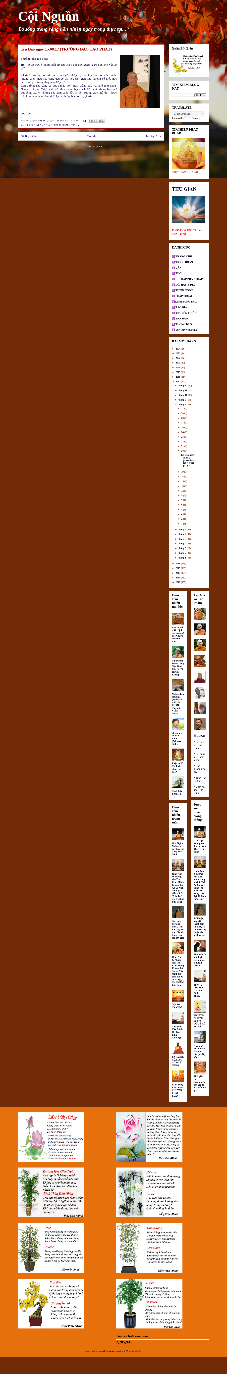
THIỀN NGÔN (184, 290)
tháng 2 (182, 553)
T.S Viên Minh (64, 125)
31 (182, 408)
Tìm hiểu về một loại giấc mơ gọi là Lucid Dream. (200, 960)
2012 (178, 582)
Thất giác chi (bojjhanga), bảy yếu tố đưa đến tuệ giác (200, 1083)
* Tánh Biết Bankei (200, 779)
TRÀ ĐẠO (75, 125)
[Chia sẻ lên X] (96, 121)
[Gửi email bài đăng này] (90, 121)
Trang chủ (92, 136)
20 (182, 451)
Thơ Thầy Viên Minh (186, 330)
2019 (178, 372)
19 (182, 472)
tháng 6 (182, 534)
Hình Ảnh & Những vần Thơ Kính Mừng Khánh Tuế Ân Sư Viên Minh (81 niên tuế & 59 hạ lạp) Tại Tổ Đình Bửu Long (178, 888)
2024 (178, 349)
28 (182, 418)
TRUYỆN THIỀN (185, 312)
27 (182, 422)
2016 (178, 563)
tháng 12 (183, 385)
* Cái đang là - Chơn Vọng (199, 757)
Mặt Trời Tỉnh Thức (177, 1006)
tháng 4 (182, 543)
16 (182, 476)
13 (182, 486)
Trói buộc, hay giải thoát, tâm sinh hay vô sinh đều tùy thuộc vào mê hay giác (178, 929)
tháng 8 (182, 404)
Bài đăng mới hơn (29, 136)
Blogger (138, 1351)
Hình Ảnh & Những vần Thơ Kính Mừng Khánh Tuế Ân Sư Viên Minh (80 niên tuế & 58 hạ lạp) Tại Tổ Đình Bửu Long (178, 971)
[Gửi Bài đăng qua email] (84, 120)
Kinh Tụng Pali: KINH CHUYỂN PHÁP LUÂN (178, 1090)
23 (182, 437)
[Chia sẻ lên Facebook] (100, 121)
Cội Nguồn (48, 16)
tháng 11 (183, 390)
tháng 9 (182, 400)
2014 (178, 573)
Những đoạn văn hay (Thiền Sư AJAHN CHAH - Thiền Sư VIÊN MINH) (178, 704)
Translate (195, 118)
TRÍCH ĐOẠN (184, 262)
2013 (178, 577)
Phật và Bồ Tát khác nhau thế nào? (177, 767)
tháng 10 (183, 395)
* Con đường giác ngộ (199, 768)
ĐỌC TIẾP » (26, 114)
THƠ (178, 273)
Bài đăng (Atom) (95, 146)
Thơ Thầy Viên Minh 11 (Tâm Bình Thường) (177, 1032)
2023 (178, 353)
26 (182, 427)
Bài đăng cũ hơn (153, 136)
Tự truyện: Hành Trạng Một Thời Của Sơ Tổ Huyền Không (178, 668)
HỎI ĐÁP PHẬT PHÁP (35, 125)
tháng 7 (182, 529)
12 (182, 491)
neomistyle (118, 1351)
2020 (178, 367)
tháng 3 (182, 548)
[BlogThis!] (93, 121)
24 (182, 432)
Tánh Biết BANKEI (177, 792)
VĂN (178, 267)
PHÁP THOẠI (52, 125)
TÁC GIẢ (181, 307)
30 (182, 413)
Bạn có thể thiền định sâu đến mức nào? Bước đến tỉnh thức (178, 634)
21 (182, 446)
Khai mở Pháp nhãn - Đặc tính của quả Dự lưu (200, 1051)
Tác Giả (201, 735)
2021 (178, 362)
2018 (178, 377)
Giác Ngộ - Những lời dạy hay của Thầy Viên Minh (178, 849)
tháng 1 (182, 558)
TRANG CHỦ (183, 256)
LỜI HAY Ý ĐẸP (185, 284)
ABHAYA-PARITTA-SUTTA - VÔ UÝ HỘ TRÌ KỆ (199, 1021)
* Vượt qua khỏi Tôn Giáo (200, 789)
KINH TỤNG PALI (186, 301)
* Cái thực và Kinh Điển (199, 745)
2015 (178, 568)
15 (182, 481)
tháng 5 (182, 539)
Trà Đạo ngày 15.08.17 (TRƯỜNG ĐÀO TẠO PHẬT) (66, 49)
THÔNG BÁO (183, 324)
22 (182, 441)
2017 (178, 381)
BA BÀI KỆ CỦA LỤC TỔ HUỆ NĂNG (178, 1061)
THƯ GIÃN (184, 188)
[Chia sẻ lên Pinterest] (103, 121)
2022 (178, 358)
